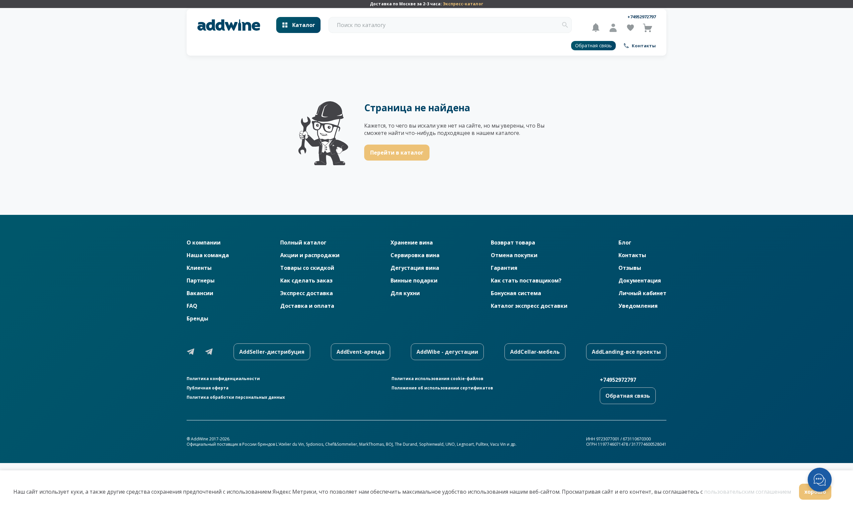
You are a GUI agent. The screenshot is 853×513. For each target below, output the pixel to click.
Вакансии (200, 293)
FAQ (192, 305)
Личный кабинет (642, 293)
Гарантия (504, 267)
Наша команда (208, 255)
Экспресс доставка (306, 293)
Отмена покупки (514, 255)
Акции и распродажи (310, 255)
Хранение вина (412, 242)
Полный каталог (303, 242)
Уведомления (638, 305)
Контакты (632, 255)
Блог (624, 242)
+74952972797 (641, 16)
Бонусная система (516, 293)
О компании (204, 242)
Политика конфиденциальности (223, 378)
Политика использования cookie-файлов (437, 378)
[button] (565, 25)
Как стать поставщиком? (526, 280)
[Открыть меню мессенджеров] (820, 480)
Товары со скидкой (307, 267)
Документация (639, 280)
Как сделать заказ (306, 280)
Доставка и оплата (307, 305)
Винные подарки (414, 280)
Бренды (197, 318)
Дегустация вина (415, 267)
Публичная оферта (208, 388)
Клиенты (199, 267)
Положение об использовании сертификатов (442, 388)
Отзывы (629, 267)
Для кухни (405, 293)
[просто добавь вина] (228, 25)
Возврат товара (513, 242)
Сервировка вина (415, 255)
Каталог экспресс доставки (529, 305)
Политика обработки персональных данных (236, 397)
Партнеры (201, 280)
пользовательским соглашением (747, 491)
